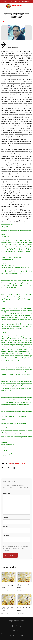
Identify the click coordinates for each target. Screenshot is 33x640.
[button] (2, 6)
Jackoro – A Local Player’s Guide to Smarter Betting (16, 1)
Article (11, 463)
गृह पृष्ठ (11, 621)
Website (6, 535)
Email (5, 526)
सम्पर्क (22, 621)
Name (5, 518)
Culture (17, 463)
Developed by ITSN (16, 636)
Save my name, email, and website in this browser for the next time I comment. (15, 548)
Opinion (22, 463)
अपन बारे (16, 621)
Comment (7, 493)
